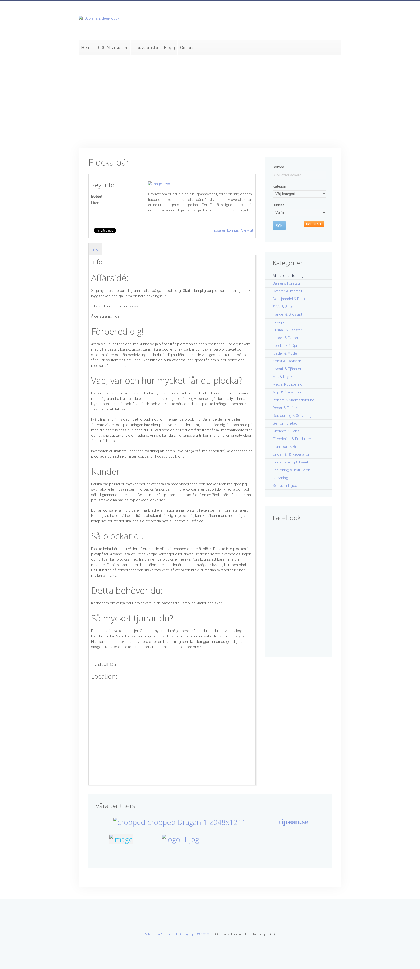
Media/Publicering (287, 384)
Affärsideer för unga (289, 275)
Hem (85, 47)
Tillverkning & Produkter (292, 439)
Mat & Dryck (282, 377)
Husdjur (279, 322)
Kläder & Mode (285, 353)
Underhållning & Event (290, 462)
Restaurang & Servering (292, 415)
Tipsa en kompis (226, 230)
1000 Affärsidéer (112, 47)
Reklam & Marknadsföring (293, 400)
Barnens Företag (286, 283)
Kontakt (171, 934)
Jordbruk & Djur (285, 345)
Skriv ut (247, 230)
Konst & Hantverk (287, 361)
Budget (96, 196)
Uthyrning (280, 478)
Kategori (279, 186)
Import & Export (285, 338)
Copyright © (190, 934)
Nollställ (314, 224)
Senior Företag (285, 423)
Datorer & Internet (287, 291)
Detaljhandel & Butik (289, 299)
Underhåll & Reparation (291, 454)
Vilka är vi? (153, 934)
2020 (205, 934)
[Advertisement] (210, 101)
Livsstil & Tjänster (287, 369)
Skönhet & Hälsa (286, 431)
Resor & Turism (285, 408)
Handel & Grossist (287, 314)
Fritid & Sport (283, 307)
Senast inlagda (285, 485)
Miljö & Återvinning (287, 392)
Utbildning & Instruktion (291, 470)
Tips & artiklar (145, 47)
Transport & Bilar (286, 447)
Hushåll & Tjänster (287, 330)
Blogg (169, 47)
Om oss (187, 47)
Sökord (278, 167)
